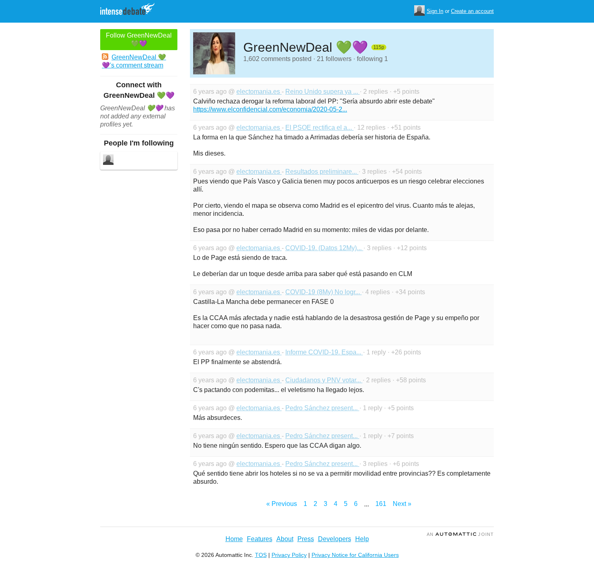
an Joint (460, 534)
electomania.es (259, 91)
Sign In (435, 11)
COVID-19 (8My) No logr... (323, 292)
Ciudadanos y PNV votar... (323, 380)
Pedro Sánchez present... (322, 408)
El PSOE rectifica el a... (319, 127)
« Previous (281, 503)
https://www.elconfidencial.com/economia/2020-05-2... (270, 109)
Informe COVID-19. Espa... (324, 352)
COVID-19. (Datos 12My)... (324, 248)
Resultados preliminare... (321, 171)
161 (380, 503)
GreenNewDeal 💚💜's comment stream (134, 61)
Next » (402, 503)
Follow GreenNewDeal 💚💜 (139, 39)
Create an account (472, 11)
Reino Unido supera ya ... (322, 91)
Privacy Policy (289, 555)
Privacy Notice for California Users (355, 555)
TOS (261, 555)
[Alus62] (108, 160)
